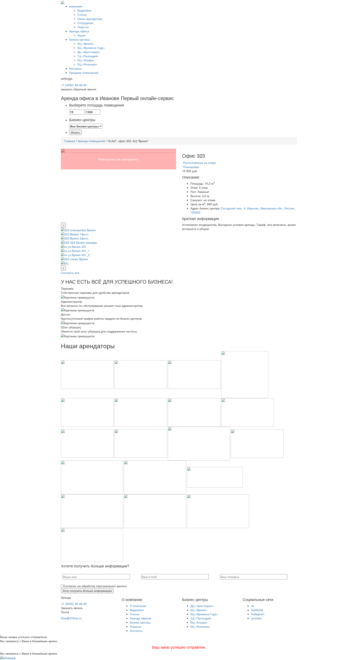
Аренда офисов (140, 618)
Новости (83, 27)
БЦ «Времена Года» (91, 48)
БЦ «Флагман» (87, 64)
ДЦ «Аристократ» (202, 606)
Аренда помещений (91, 141)
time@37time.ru (71, 618)
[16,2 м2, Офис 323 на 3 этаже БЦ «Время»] (118, 185)
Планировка (190, 167)
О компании (138, 606)
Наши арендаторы (90, 19)
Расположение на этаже (199, 163)
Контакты (75, 68)
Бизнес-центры (79, 39)
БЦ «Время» (85, 43)
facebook (257, 610)
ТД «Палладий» (201, 618)
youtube (256, 618)
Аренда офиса (79, 31)
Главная (69, 141)
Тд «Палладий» (88, 56)
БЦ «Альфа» (86, 60)
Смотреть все (70, 273)
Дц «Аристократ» (88, 52)
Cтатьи (82, 14)
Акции (81, 35)
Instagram (257, 614)
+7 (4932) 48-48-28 (74, 85)
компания (75, 6)
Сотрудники (85, 23)
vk (252, 606)
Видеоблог (84, 10)
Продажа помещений (83, 72)
